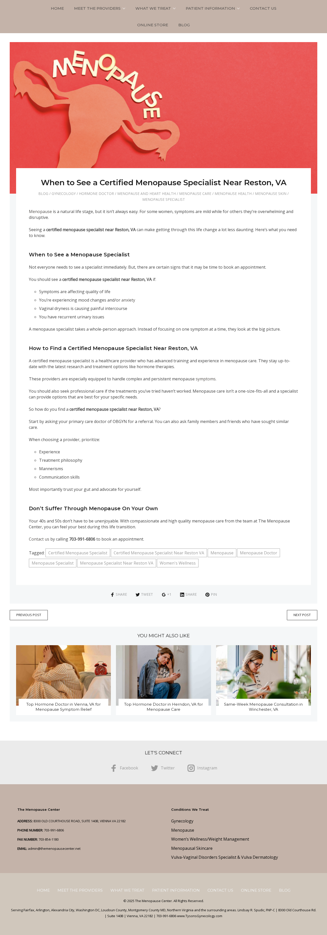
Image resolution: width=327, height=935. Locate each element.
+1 (169, 594)
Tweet (147, 594)
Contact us (39, 539)
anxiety (128, 300)
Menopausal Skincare (192, 848)
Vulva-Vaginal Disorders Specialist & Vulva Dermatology (224, 857)
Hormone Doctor (96, 193)
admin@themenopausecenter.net (54, 848)
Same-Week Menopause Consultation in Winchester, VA (263, 707)
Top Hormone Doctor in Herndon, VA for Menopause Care (163, 707)
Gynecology (64, 193)
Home (57, 8)
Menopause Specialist (163, 199)
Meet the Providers (97, 8)
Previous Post (28, 615)
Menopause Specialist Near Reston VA (116, 563)
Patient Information (210, 8)
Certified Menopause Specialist (77, 553)
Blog (184, 24)
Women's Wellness (178, 563)
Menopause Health (233, 193)
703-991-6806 (54, 830)
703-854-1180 (49, 839)
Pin (214, 594)
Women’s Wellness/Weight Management (210, 839)
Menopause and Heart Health (146, 193)
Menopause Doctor (258, 553)
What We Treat (153, 8)
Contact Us (263, 8)
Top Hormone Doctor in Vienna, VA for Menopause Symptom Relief (63, 707)
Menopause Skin (270, 193)
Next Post (302, 615)
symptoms (206, 379)
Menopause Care (195, 193)
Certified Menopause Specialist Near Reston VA (159, 553)
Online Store (152, 24)
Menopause (40, 211)
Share (121, 594)
